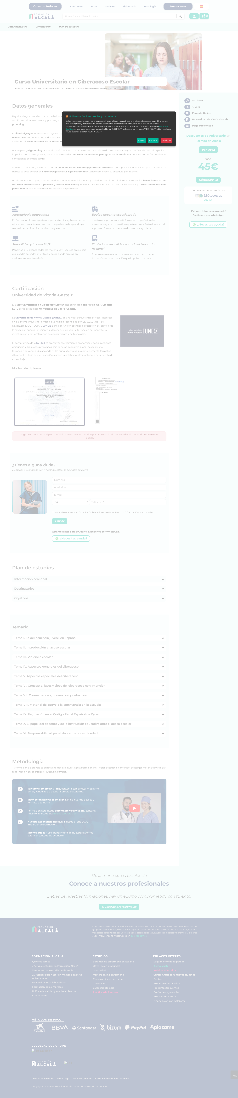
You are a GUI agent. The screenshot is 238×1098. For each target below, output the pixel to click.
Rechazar (153, 140)
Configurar (166, 140)
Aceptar (141, 140)
